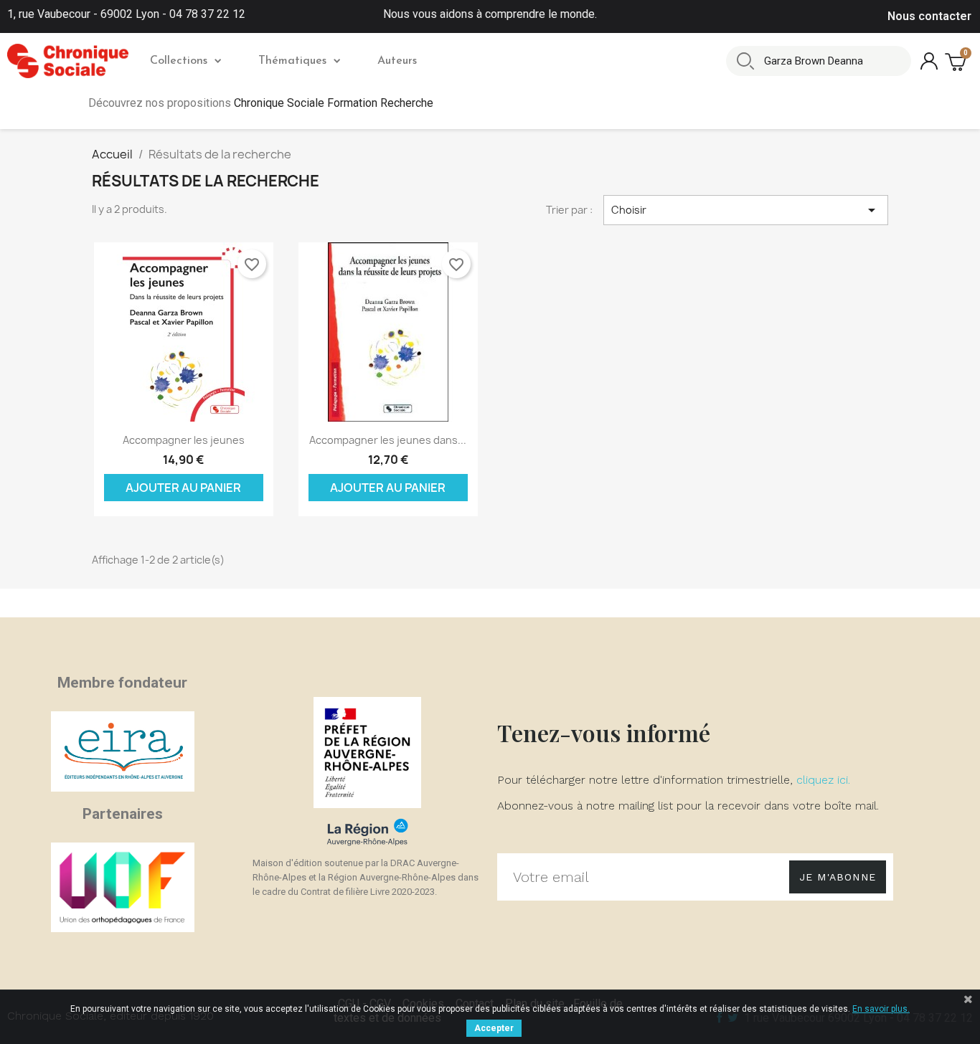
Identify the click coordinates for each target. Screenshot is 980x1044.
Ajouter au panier (183, 487)
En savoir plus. (881, 1009)
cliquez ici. (823, 780)
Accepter (494, 1028)
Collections (178, 61)
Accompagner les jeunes (184, 440)
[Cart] (957, 61)
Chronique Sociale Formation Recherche (333, 103)
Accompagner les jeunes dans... (387, 440)
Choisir (746, 210)
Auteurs (397, 61)
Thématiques (292, 61)
